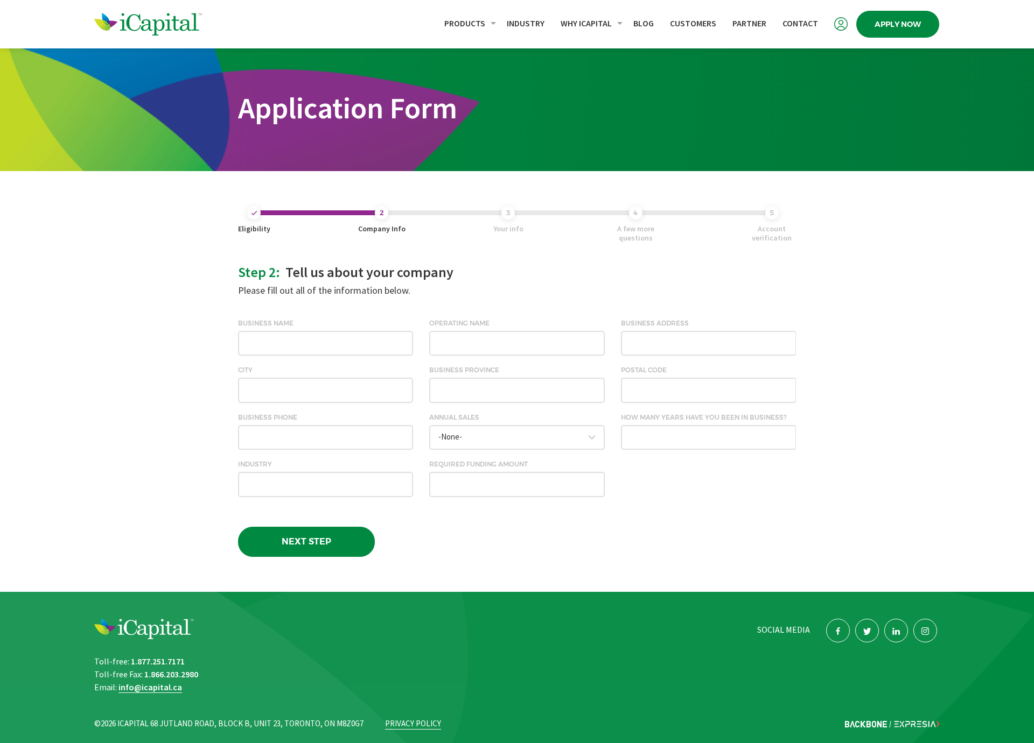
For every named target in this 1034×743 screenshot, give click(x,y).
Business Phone (267, 417)
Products (464, 24)
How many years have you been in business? (703, 417)
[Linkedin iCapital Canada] (896, 630)
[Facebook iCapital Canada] (838, 630)
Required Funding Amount (478, 464)
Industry (525, 24)
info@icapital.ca (150, 688)
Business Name (266, 323)
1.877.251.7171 (158, 662)
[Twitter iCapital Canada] (867, 630)
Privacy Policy (413, 724)
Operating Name (459, 323)
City (245, 370)
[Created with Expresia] (916, 724)
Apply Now (898, 24)
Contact (800, 24)
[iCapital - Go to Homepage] (169, 24)
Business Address (655, 323)
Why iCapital (586, 24)
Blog (643, 24)
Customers (693, 24)
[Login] (841, 24)
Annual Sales (454, 417)
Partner (749, 24)
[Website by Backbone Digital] (866, 724)
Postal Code (644, 370)
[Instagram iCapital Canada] (925, 630)
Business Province (464, 370)
